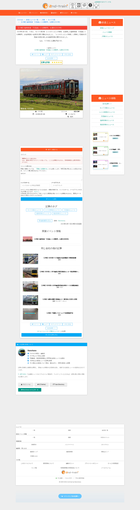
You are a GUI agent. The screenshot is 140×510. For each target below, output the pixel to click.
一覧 (34, 430)
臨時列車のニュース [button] (42, 213)
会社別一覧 (105, 430)
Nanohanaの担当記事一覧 (30, 390)
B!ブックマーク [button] (56, 54)
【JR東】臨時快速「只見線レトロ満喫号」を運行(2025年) (51, 50)
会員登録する (99, 2)
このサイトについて (27, 463)
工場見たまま (34, 456)
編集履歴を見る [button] (45, 221)
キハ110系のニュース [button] (34, 210)
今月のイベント (105, 437)
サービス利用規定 (113, 463)
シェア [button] (45, 54)
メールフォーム (106, 468)
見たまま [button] (64, 13)
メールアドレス (55, 182)
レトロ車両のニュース (107, 112)
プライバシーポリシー (91, 463)
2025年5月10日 (39, 114)
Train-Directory (59, 384)
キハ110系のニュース (107, 108)
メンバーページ (69, 444)
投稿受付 (33, 444)
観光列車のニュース (107, 124)
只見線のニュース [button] (69, 210)
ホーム (39, 331)
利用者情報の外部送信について (70, 468)
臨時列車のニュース (107, 120)
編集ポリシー (70, 463)
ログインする (107, 2)
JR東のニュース (54, 331)
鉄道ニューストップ (107, 28)
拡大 (71, 116)
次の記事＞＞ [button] (51, 58)
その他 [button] (74, 13)
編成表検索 (69, 451)
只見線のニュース (107, 116)
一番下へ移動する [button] (52, 149)
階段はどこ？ (105, 451)
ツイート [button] (36, 54)
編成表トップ (34, 451)
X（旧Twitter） (22, 374)
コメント (23, 173)
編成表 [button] (54, 13)
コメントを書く (52, 199)
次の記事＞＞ (107, 104)
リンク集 (34, 468)
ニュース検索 (107, 32)
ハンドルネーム (25, 182)
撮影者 (76, 111)
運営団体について (48, 463)
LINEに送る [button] (67, 54)
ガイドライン (105, 444)
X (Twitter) (42, 384)
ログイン (36, 191)
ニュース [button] (23, 13)
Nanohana (61, 220)
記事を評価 (45, 62)
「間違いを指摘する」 (42, 169)
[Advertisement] (51, 132)
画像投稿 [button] (44, 13)
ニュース (45, 331)
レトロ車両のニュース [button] (52, 210)
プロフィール (26, 384)
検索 (69, 430)
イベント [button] (33, 13)
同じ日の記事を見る (52, 335)
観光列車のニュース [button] (60, 213)
